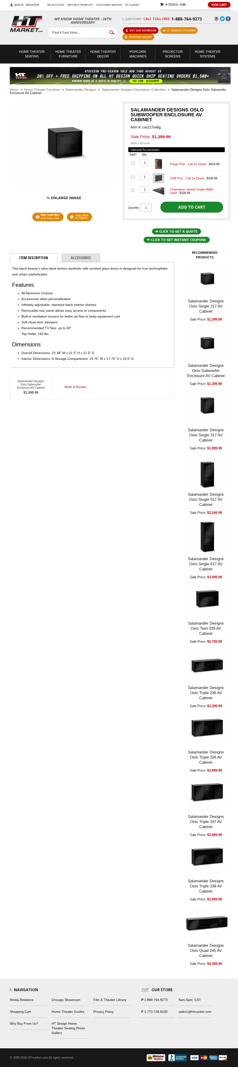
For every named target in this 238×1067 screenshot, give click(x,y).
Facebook (228, 18)
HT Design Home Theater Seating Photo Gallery (68, 1028)
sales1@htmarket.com (195, 1011)
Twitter (222, 18)
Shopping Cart (20, 1011)
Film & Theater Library (109, 1000)
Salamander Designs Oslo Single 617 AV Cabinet (206, 564)
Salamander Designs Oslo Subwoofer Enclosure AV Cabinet (31, 384)
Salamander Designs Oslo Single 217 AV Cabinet (206, 306)
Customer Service (109, 4)
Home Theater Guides (68, 1011)
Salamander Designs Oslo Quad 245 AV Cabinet (206, 950)
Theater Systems (207, 54)
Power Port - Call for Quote (188, 164)
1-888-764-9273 (186, 19)
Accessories (81, 257)
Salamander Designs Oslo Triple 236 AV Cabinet (206, 693)
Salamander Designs (81, 89)
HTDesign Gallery (140, 37)
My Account (55, 4)
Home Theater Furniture (42, 89)
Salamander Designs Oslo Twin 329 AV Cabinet (206, 628)
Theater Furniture (68, 54)
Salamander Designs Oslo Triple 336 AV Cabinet (206, 757)
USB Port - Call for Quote (187, 178)
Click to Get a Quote (178, 231)
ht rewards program (181, 30)
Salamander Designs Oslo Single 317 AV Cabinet (206, 435)
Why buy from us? (80, 4)
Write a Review (140, 143)
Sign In (18, 5)
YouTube (216, 18)
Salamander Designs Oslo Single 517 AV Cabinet (206, 499)
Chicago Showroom (66, 1000)
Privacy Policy (103, 1011)
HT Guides (132, 4)
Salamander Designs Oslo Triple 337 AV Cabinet (206, 821)
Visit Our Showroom (142, 30)
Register (32, 5)
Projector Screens (173, 54)
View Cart (219, 5)
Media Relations (21, 1000)
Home (14, 89)
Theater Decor (103, 54)
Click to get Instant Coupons (178, 239)
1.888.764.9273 (156, 1000)
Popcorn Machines (137, 54)
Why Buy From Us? (24, 1023)
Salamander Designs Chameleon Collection (134, 89)
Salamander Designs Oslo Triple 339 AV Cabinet (206, 886)
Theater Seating (32, 54)
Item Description (33, 257)
